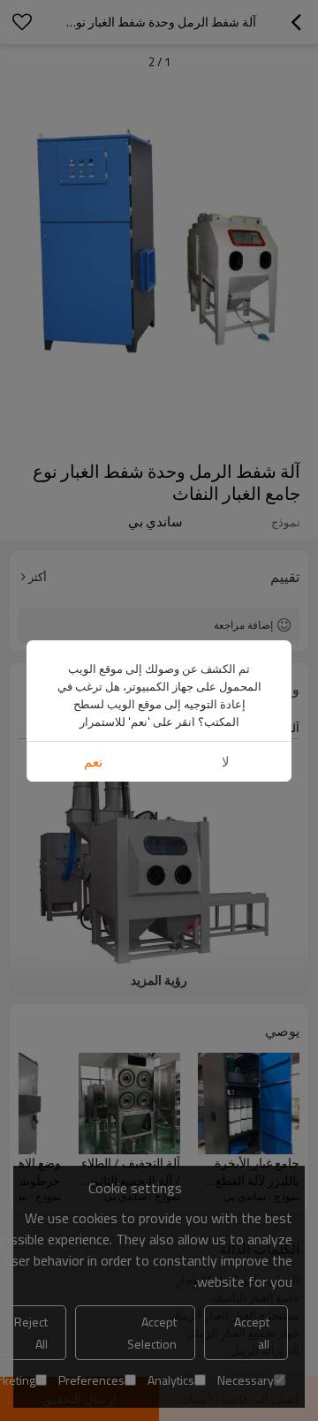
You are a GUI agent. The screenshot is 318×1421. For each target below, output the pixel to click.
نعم (93, 762)
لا (226, 762)
